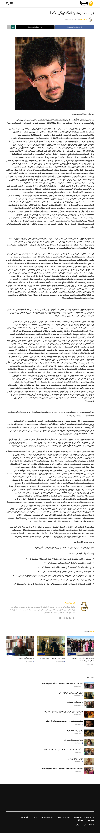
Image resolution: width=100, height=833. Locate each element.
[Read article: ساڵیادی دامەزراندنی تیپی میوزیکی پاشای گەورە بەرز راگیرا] (89, 751)
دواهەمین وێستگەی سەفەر (73, 740)
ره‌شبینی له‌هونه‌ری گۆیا (75, 730)
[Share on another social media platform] (9, 27)
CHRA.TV (83, 19)
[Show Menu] (11, 3)
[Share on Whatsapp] (13, 27)
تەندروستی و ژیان (47, 817)
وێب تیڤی (90, 820)
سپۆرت (34, 817)
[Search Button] (7, 3)
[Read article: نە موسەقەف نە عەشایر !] (20, 646)
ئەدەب (67, 817)
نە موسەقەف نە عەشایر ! (26, 658)
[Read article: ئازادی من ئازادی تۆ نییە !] (89, 761)
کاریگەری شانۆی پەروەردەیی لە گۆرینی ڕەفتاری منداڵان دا (64, 711)
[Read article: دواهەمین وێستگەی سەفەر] (89, 742)
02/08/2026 (90, 664)
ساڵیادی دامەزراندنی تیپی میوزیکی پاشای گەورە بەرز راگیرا (63, 749)
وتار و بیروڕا (72, 654)
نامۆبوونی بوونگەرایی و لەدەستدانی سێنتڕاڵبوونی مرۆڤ (64, 721)
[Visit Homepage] (86, 3)
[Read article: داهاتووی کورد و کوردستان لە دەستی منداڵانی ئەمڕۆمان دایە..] (81, 646)
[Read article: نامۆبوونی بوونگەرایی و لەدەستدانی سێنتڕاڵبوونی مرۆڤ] (89, 723)
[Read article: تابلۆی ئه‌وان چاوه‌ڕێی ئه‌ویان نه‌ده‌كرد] (51, 646)
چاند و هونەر (78, 817)
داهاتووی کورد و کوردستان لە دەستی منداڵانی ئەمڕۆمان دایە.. (82, 660)
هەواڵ (59, 817)
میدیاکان (80, 820)
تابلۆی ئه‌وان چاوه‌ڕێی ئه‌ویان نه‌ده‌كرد (52, 658)
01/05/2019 (69, 19)
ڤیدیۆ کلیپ (24, 817)
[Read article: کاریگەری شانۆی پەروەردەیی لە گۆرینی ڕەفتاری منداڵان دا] (89, 714)
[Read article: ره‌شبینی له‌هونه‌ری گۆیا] (89, 733)
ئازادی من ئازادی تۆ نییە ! (74, 759)
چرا (88, 825)
